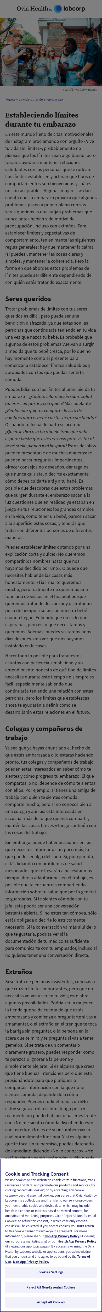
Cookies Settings (51, 1272)
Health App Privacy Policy (77, 1241)
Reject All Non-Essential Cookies (50, 1287)
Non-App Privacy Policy (62, 1236)
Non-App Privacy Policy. (31, 1262)
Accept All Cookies (51, 1302)
